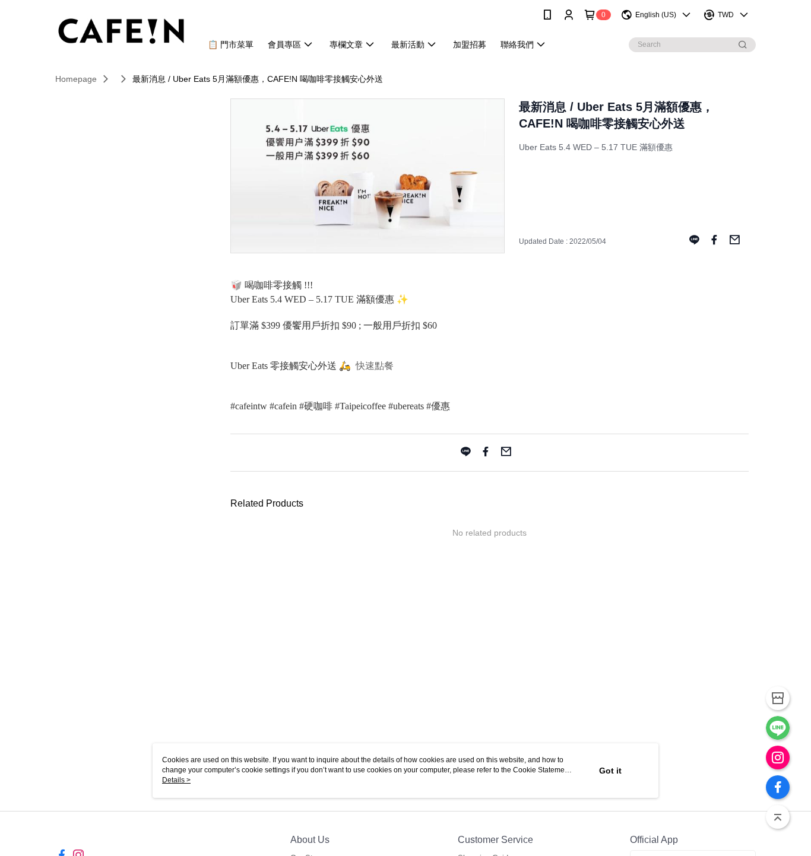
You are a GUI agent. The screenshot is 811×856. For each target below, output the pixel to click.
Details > (176, 780)
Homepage (76, 79)
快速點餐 (375, 366)
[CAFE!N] (121, 31)
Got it (610, 770)
